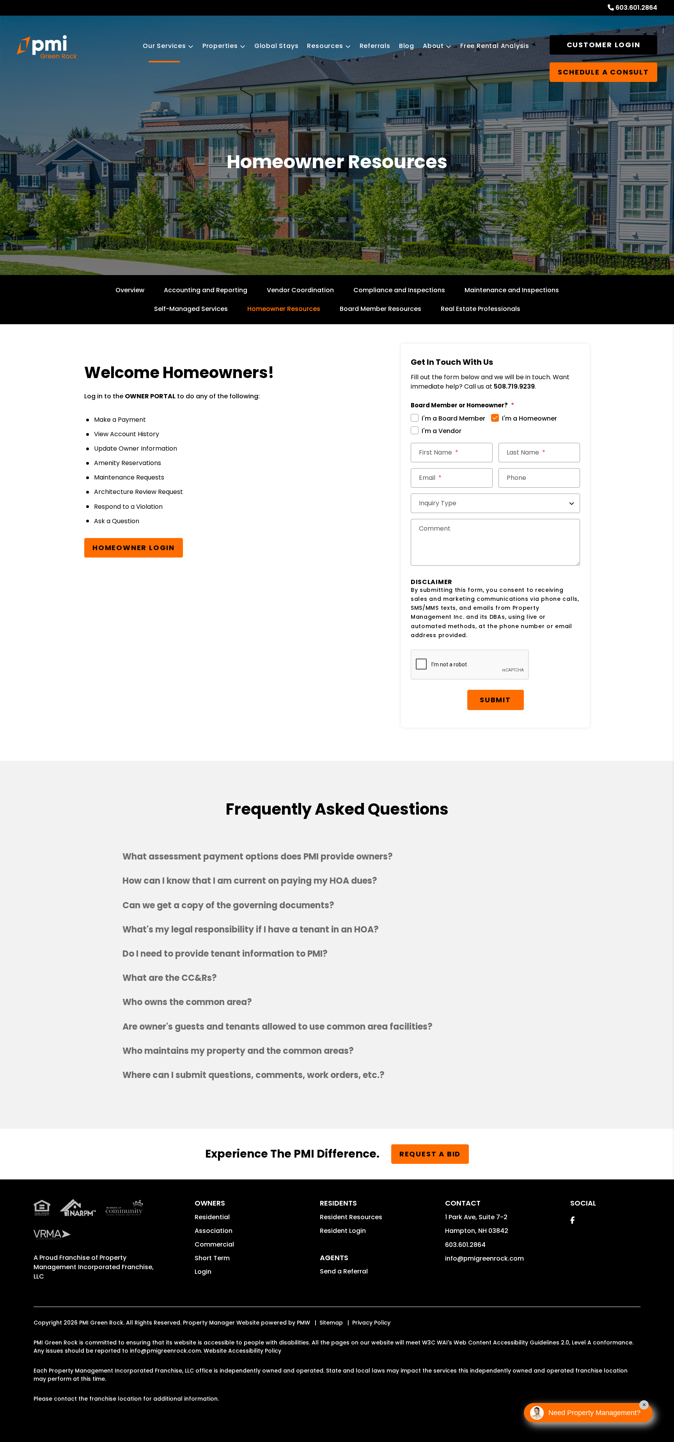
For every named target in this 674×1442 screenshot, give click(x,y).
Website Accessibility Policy (242, 1351)
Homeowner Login (133, 547)
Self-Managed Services (191, 308)
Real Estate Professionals (480, 308)
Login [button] (203, 1271)
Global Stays (276, 45)
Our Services (164, 45)
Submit (495, 700)
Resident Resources (351, 1217)
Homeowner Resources (283, 308)
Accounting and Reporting (205, 290)
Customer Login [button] (603, 45)
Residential (212, 1217)
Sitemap (331, 1323)
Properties (220, 45)
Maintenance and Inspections (512, 290)
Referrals (375, 45)
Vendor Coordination (300, 290)
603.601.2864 (636, 7)
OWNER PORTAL (150, 396)
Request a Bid (430, 1154)
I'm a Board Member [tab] (453, 418)
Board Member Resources (380, 308)
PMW (303, 1323)
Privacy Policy (371, 1323)
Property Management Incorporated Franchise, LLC (94, 1267)
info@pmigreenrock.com (484, 1258)
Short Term (212, 1258)
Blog (406, 45)
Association (213, 1230)
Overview (129, 290)
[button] (337, 857)
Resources (325, 45)
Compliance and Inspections (399, 290)
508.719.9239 (514, 386)
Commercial (214, 1244)
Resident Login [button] (343, 1230)
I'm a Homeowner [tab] (529, 418)
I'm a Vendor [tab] (441, 430)
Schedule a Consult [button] (603, 72)
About (433, 45)
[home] (47, 47)
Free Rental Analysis (494, 45)
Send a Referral (344, 1271)
